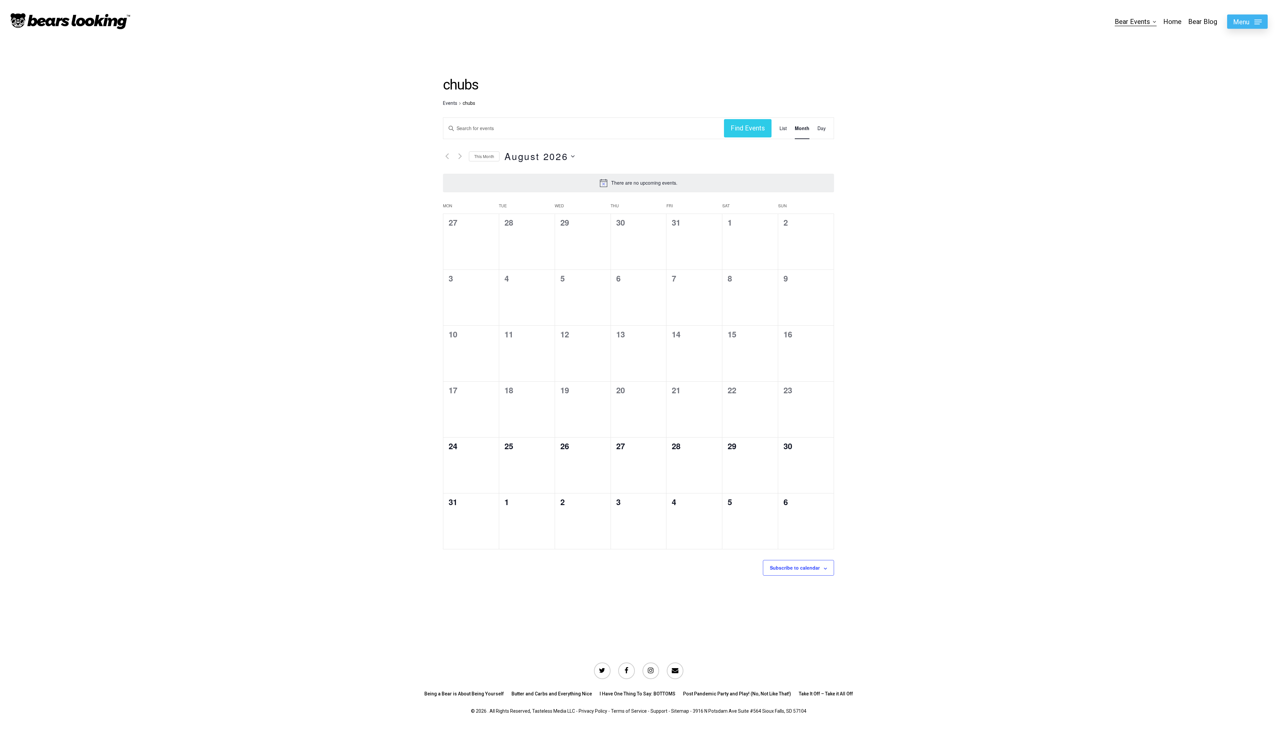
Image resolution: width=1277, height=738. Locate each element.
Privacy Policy (593, 711)
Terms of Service (629, 711)
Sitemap (680, 711)
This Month (484, 156)
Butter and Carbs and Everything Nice (551, 693)
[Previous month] (447, 156)
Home (1172, 21)
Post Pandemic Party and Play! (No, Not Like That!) (737, 693)
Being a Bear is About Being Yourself (464, 693)
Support (658, 711)
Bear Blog (1202, 21)
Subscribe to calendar (795, 567)
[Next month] (460, 156)
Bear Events (1132, 21)
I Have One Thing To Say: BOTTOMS (637, 693)
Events (450, 103)
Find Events (748, 128)
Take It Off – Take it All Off (826, 693)
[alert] (644, 183)
